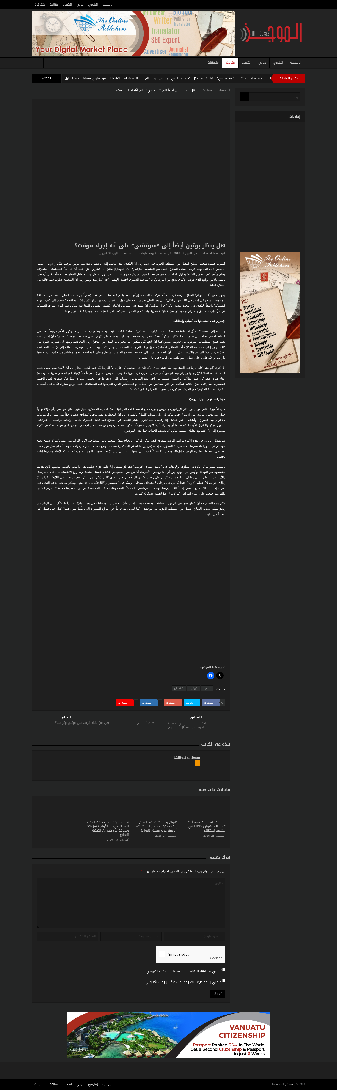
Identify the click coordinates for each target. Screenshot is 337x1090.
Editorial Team (210, 253)
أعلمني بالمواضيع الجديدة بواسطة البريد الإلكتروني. (183, 982)
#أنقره (207, 688)
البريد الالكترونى (108, 253)
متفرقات (39, 4)
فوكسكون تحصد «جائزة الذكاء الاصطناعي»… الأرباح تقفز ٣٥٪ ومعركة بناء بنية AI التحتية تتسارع (107, 828)
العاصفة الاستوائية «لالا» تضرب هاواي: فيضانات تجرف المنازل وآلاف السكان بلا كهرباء (113, 78)
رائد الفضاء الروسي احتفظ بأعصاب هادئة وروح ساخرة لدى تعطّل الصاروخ (172, 725)
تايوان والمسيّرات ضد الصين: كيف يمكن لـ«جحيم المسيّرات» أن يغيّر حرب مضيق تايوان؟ (156, 826)
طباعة (127, 253)
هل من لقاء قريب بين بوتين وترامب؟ (82, 722)
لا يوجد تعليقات (147, 253)
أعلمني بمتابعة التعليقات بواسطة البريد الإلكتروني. (184, 971)
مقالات (54, 4)
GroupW (292, 1084)
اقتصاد (67, 4)
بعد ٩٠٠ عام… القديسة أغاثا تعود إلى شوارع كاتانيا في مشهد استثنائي (206, 826)
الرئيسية (107, 4)
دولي (80, 4)
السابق (196, 717)
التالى (66, 717)
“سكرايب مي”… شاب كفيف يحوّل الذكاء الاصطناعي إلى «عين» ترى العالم (217, 78)
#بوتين (193, 688)
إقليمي (93, 4)
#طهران (178, 688)
